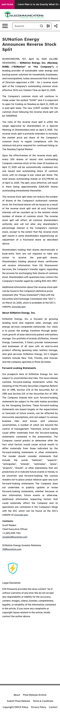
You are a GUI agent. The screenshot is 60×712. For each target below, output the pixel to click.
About (17, 694)
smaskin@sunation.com (14, 537)
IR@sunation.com (11, 549)
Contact (53, 707)
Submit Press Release (18, 701)
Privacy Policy (38, 707)
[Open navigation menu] (5, 26)
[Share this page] (56, 26)
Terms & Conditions (43, 701)
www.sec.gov (19, 306)
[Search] (41, 26)
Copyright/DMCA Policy (15, 707)
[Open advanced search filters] (48, 26)
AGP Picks (7, 4)
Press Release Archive (34, 694)
